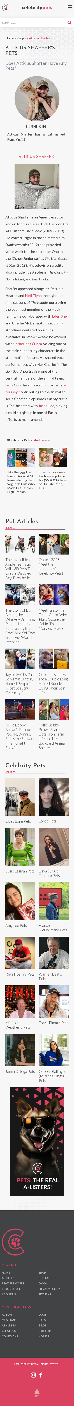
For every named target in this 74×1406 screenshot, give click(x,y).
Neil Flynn (33, 295)
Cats (42, 1320)
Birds (42, 1325)
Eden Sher (60, 316)
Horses (44, 1336)
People (21, 38)
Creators (9, 1330)
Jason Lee (46, 405)
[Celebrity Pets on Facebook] (40, 1374)
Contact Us (47, 1278)
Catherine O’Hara (27, 343)
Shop (42, 1272)
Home (9, 38)
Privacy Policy (49, 1288)
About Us (9, 1294)
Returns (45, 1294)
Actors (7, 1314)
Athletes (9, 1325)
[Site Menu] (70, 7)
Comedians (10, 1336)
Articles (8, 1278)
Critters (45, 1330)
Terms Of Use (11, 1288)
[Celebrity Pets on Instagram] (33, 1374)
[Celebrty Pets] (37, 8)
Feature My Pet (13, 1283)
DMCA (43, 1283)
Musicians (9, 1320)
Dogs (42, 1314)
